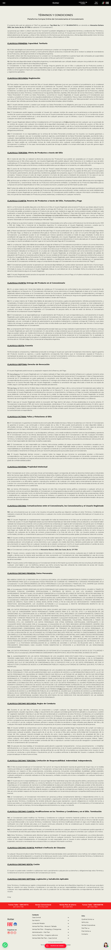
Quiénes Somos (87, 919)
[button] (5, 945)
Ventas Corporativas (88, 925)
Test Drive (96, 2)
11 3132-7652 (93, 907)
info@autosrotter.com (71, 122)
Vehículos (85, 922)
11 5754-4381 (43, 907)
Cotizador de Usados (83, 2)
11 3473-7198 (19, 907)
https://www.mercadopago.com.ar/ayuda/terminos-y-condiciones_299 (57, 215)
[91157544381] (15, 932)
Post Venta (85, 931)
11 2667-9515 (68, 907)
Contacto (85, 934)
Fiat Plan (85, 928)
